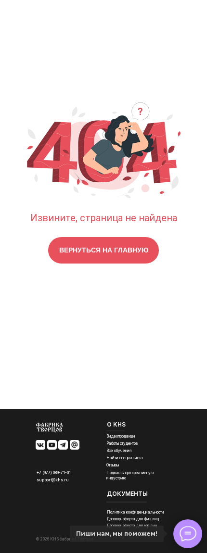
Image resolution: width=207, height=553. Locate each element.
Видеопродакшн (120, 436)
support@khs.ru (53, 480)
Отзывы (112, 465)
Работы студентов (122, 443)
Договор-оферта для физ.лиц (133, 518)
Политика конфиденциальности (135, 512)
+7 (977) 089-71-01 (54, 472)
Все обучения (119, 450)
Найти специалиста (124, 457)
